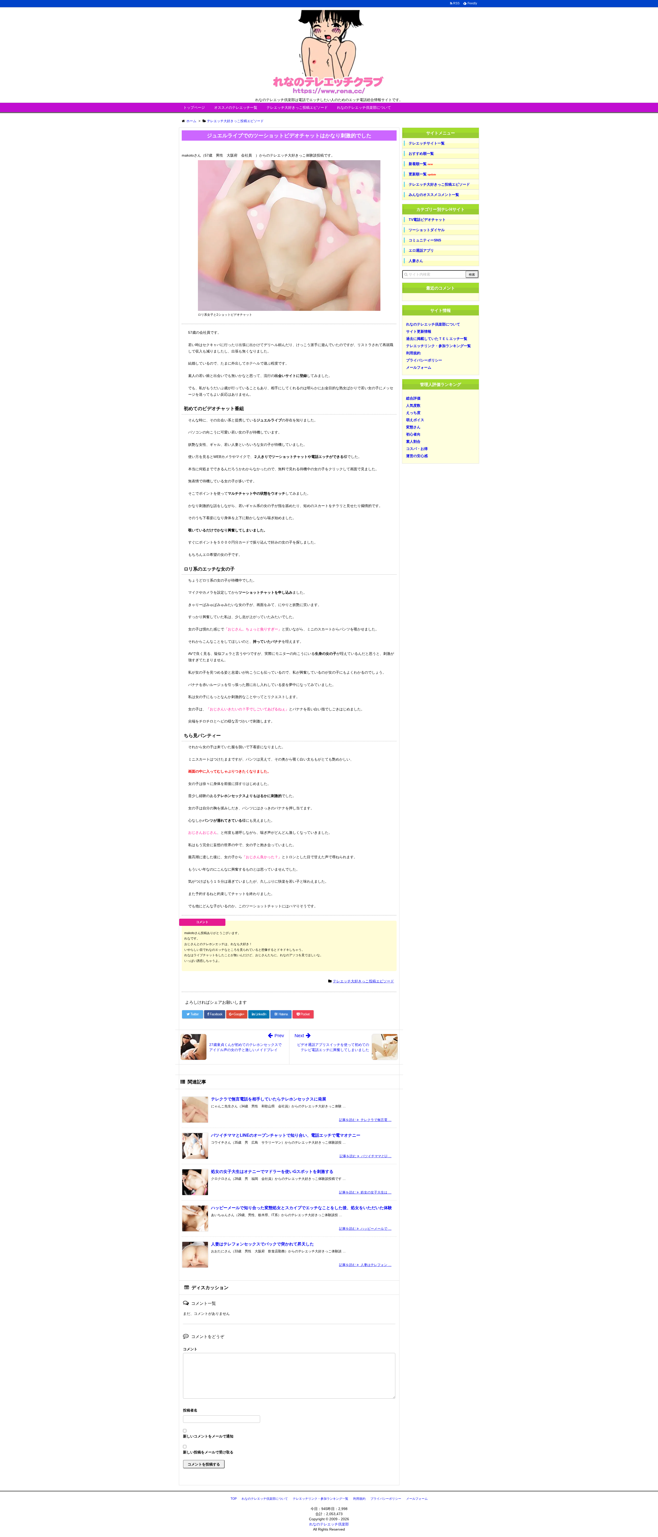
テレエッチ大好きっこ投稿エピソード (297, 107)
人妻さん (416, 261)
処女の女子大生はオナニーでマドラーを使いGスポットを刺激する (272, 1171)
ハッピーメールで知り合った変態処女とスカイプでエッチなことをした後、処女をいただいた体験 (301, 1208)
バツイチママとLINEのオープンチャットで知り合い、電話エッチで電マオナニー (285, 1135)
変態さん (413, 427)
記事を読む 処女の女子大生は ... (365, 1192)
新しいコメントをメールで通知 (208, 1436)
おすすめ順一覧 (421, 153)
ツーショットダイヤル (427, 230)
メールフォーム (418, 367)
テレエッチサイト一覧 (427, 143)
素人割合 (413, 441)
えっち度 (413, 413)
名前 (289, 1411)
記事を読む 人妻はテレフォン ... (365, 1265)
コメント (190, 1349)
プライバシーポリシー (424, 360)
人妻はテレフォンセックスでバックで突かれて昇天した (262, 1244)
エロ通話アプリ (421, 250)
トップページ (194, 107)
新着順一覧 (421, 164)
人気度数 (413, 405)
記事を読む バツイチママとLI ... (365, 1156)
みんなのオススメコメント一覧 (434, 194)
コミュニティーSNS (425, 240)
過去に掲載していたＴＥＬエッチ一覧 (436, 339)
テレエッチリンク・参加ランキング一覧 (438, 346)
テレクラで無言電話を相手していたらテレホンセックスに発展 (268, 1099)
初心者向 (413, 434)
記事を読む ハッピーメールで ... (365, 1229)
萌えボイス (415, 420)
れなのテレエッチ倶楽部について (364, 107)
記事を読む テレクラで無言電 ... (365, 1120)
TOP (234, 1498)
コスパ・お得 (417, 449)
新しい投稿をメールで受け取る (208, 1452)
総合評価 (413, 398)
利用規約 (413, 353)
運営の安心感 (417, 456)
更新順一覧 (422, 174)
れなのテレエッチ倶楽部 (329, 1524)
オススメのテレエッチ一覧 (235, 107)
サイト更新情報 (418, 331)
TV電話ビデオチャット (427, 219)
